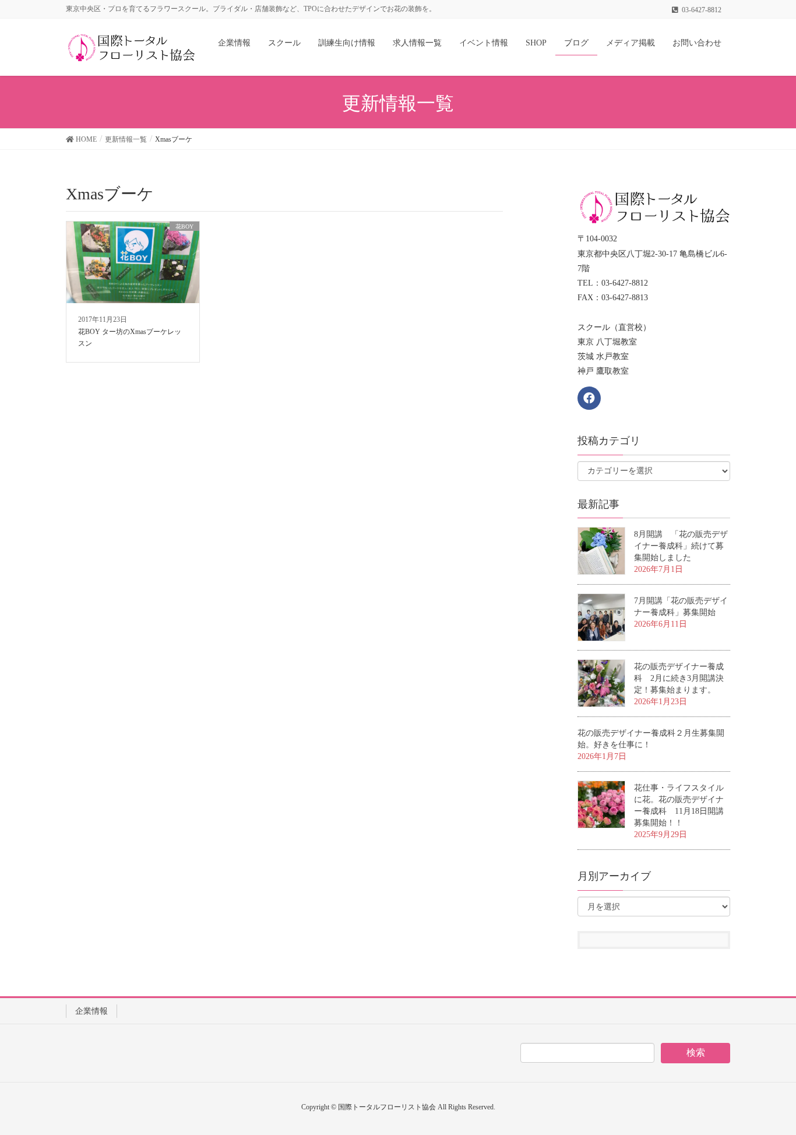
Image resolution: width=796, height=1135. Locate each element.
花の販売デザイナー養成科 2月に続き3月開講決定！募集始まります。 (679, 678)
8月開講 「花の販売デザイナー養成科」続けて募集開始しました (681, 546)
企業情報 (91, 1011)
